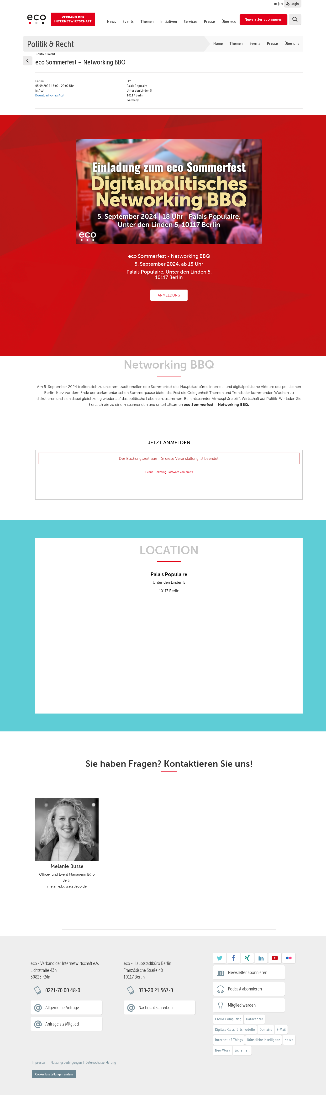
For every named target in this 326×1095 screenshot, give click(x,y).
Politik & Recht (50, 43)
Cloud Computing (228, 1019)
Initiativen (168, 21)
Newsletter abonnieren (263, 19)
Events (128, 21)
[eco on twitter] (219, 960)
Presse (209, 21)
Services (190, 21)
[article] (169, 475)
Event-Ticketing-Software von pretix (169, 472)
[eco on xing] (247, 960)
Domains (265, 1029)
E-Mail (281, 1029)
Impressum (39, 1062)
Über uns (291, 43)
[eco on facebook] (233, 960)
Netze (289, 1040)
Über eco (228, 21)
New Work (222, 1050)
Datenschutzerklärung (100, 1062)
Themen (147, 21)
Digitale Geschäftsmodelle (235, 1029)
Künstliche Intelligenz (263, 1040)
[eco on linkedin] (261, 960)
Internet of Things (229, 1040)
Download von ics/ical (49, 95)
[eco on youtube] (275, 960)
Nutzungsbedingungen (66, 1062)
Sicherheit (242, 1050)
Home (218, 43)
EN (281, 4)
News (111, 21)
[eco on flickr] (289, 960)
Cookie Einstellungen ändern (54, 1074)
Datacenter (254, 1019)
